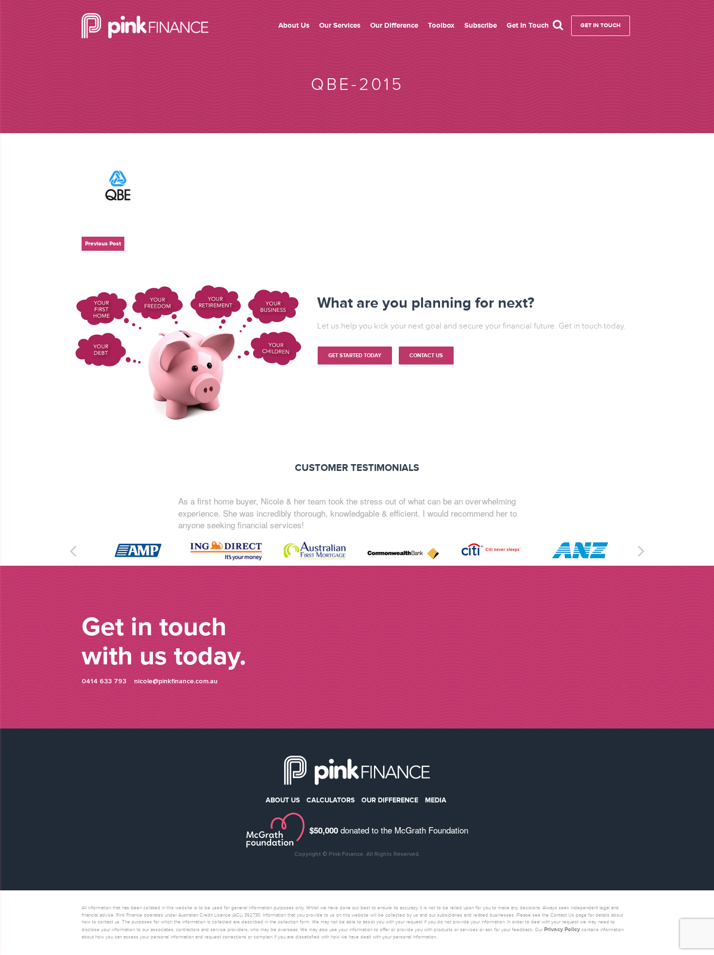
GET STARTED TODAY (354, 355)
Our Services (339, 25)
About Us (293, 25)
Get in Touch (600, 25)
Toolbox (441, 25)
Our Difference (394, 25)
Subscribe (480, 25)
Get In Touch (528, 25)
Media (435, 823)
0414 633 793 (104, 704)
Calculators (330, 823)
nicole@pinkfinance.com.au (176, 704)
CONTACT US (426, 355)
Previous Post (103, 243)
